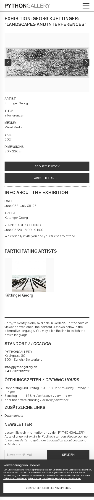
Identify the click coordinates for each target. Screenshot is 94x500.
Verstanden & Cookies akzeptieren (48, 488)
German (59, 323)
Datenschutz (14, 415)
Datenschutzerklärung (15, 478)
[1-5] (47, 62)
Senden (68, 455)
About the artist (47, 178)
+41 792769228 (17, 371)
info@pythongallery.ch (21, 367)
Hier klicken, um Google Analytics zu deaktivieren (54, 478)
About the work (47, 166)
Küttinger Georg (19, 295)
